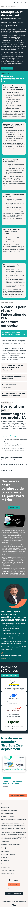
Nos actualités (5, 860)
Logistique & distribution (7, 813)
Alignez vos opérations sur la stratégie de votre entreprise (13, 829)
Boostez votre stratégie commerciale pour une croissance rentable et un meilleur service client (13, 824)
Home (2, 6)
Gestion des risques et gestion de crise (10, 844)
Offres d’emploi (5, 851)
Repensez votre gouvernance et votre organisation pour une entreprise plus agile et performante (14, 833)
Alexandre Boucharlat (11, 655)
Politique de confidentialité (19, 901)
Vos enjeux (4, 804)
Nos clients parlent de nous (7, 873)
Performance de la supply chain (9, 810)
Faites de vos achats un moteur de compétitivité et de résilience (13, 820)
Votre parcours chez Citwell (8, 854)
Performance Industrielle (7, 816)
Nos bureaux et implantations (8, 876)
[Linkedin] (13, 905)
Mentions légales (6, 901)
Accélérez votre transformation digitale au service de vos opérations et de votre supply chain (13, 837)
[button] (14, 2)
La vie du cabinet (5, 857)
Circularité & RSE (5, 841)
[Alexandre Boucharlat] (2, 653)
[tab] (14, 333)
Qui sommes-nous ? (6, 867)
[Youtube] (15, 905)
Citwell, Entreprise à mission (8, 870)
